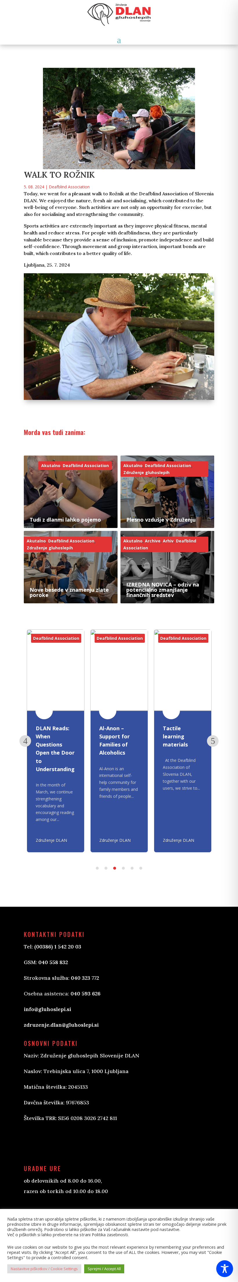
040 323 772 (85, 978)
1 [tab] (97, 868)
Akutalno (50, 465)
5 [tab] (132, 868)
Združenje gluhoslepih (146, 472)
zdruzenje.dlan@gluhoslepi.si (61, 1024)
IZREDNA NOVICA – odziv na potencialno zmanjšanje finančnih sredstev (162, 589)
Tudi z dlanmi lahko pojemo (65, 519)
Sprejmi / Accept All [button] (104, 1268)
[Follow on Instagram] (57, 1142)
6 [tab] (140, 868)
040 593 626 (85, 993)
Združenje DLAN (51, 840)
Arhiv (168, 541)
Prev (25, 741)
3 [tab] (114, 868)
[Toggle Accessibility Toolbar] (225, 1269)
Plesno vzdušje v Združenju (161, 519)
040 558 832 (53, 962)
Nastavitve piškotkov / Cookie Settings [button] (44, 1268)
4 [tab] (123, 868)
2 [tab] (105, 868)
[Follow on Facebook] (34, 1142)
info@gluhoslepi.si (47, 1009)
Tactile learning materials (175, 736)
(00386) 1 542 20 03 (57, 946)
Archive (153, 541)
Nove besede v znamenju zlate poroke (69, 592)
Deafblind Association (69, 187)
